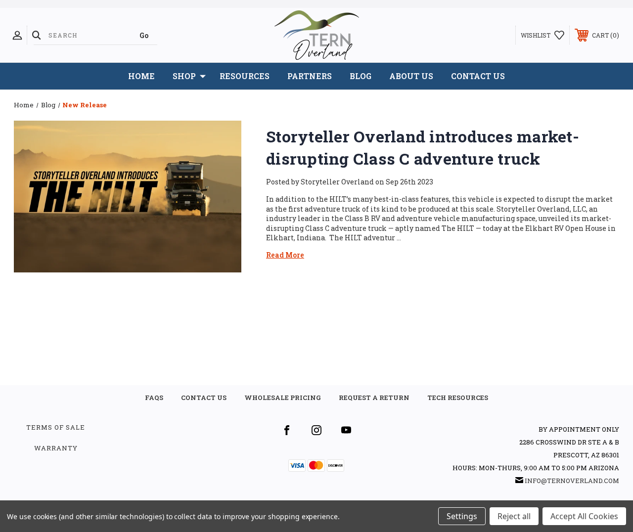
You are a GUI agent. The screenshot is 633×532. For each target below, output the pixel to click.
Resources (245, 76)
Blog (360, 76)
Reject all (514, 516)
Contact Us (478, 76)
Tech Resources (457, 397)
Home (141, 76)
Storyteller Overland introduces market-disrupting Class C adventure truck (422, 147)
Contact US (203, 397)
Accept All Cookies (584, 516)
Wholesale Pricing (282, 397)
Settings (462, 516)
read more (285, 255)
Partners (309, 76)
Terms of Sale (55, 427)
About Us (411, 76)
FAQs (154, 397)
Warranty (56, 447)
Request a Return (374, 397)
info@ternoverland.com (572, 480)
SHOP (184, 76)
